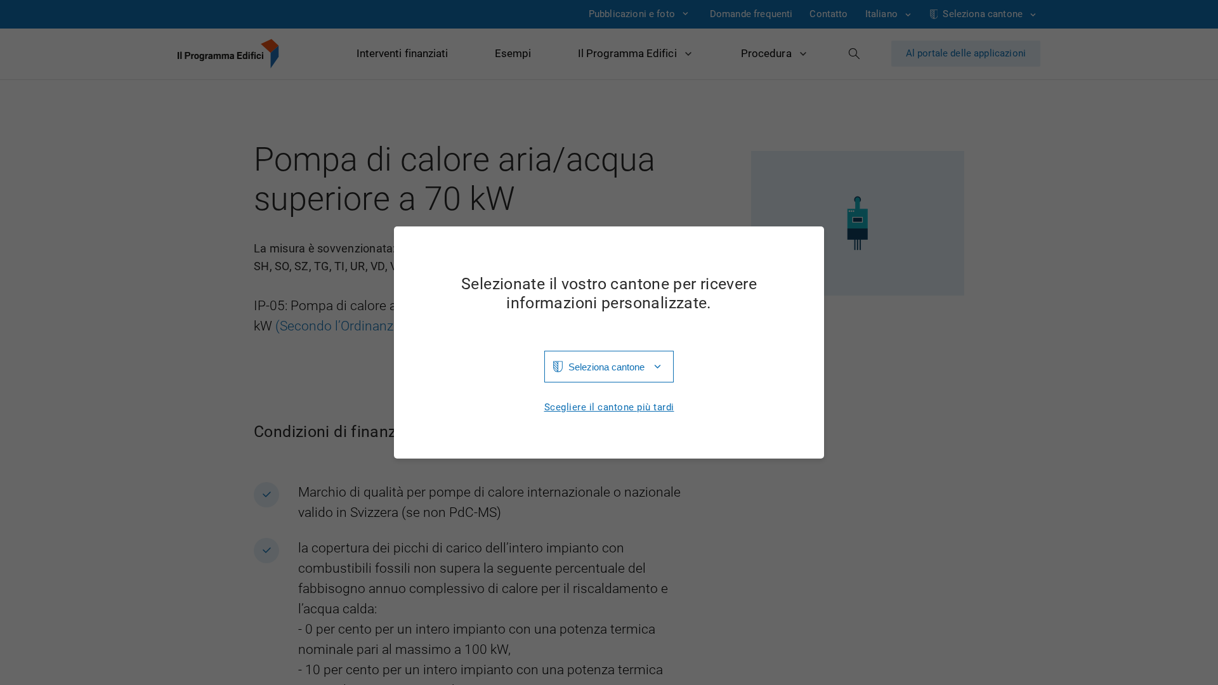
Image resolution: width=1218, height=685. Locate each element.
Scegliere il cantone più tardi (609, 407)
